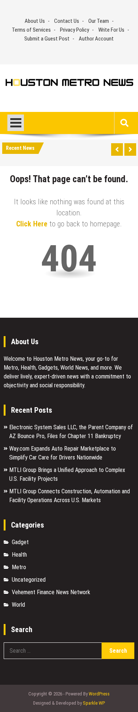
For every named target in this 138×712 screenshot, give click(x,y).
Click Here (31, 223)
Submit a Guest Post (47, 38)
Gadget (20, 542)
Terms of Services (31, 30)
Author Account (96, 38)
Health (19, 554)
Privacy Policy (74, 30)
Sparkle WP (94, 703)
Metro (19, 567)
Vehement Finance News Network (51, 592)
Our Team (98, 21)
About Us (35, 21)
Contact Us (66, 21)
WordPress (99, 694)
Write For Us (111, 30)
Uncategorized (29, 579)
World (18, 604)
